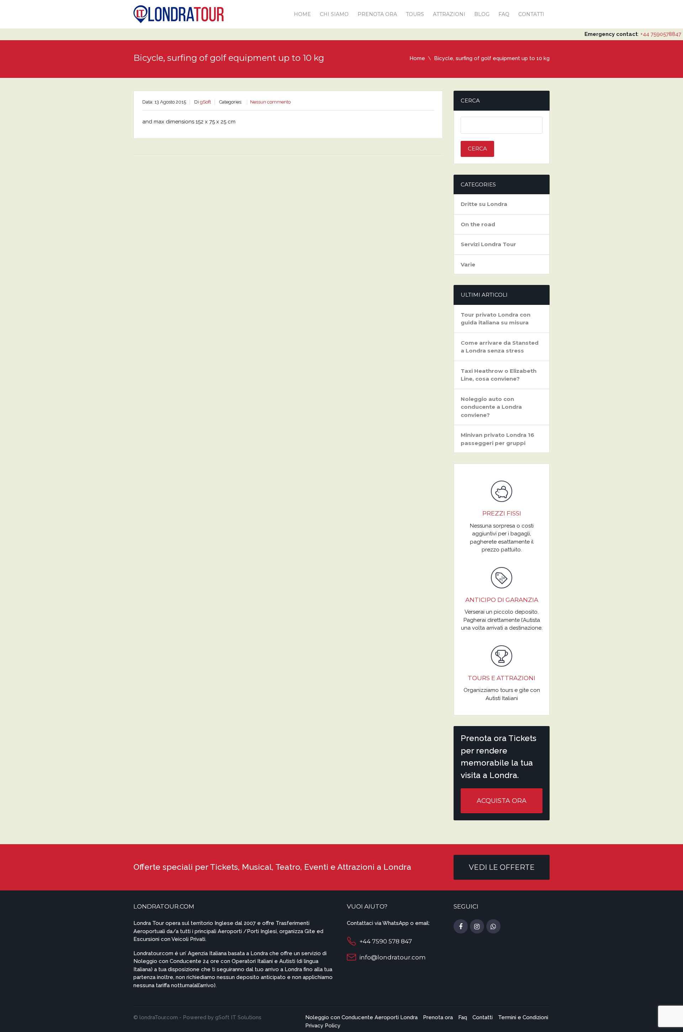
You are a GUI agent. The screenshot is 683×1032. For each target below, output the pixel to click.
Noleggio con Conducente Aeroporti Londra (361, 1017)
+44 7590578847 (660, 34)
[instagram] (477, 926)
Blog (481, 14)
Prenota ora (377, 14)
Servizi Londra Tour (488, 244)
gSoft (205, 102)
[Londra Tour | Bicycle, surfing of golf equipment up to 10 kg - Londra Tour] (178, 13)
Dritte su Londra (484, 204)
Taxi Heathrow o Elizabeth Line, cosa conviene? (498, 374)
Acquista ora (501, 801)
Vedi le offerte (502, 867)
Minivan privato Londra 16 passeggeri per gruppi (497, 439)
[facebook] (461, 926)
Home (302, 14)
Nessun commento (270, 102)
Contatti (531, 14)
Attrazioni (449, 14)
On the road (478, 224)
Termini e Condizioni (523, 1017)
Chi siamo (334, 14)
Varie (468, 264)
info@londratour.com (392, 957)
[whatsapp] (493, 926)
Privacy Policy (322, 1025)
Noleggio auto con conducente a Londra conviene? (491, 407)
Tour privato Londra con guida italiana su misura (495, 318)
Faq (503, 14)
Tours (415, 14)
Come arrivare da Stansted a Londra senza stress (500, 346)
